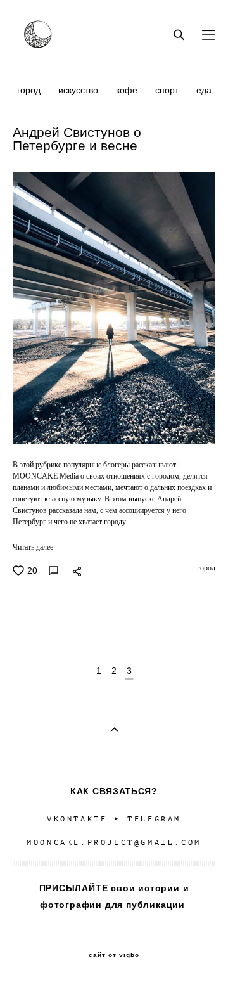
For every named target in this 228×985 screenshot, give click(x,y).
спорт (168, 90)
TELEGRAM (154, 819)
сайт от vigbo (114, 955)
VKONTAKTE (77, 819)
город (30, 90)
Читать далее (33, 547)
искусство (79, 90)
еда (204, 90)
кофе (128, 90)
